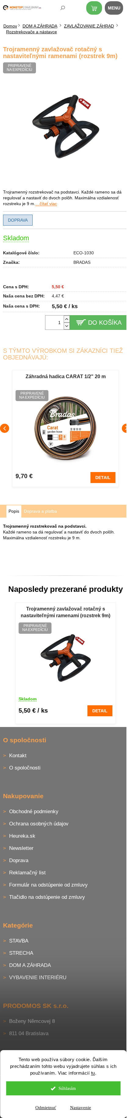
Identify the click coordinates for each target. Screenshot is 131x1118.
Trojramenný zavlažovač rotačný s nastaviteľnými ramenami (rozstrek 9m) (65, 612)
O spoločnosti (25, 768)
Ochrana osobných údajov (39, 824)
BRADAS (81, 262)
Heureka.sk (22, 836)
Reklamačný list (27, 873)
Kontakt (18, 755)
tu (93, 1073)
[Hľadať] (58, 9)
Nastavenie (80, 1107)
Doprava (18, 220)
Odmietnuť (45, 1107)
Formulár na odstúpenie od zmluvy (48, 885)
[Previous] (4, 428)
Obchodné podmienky (33, 811)
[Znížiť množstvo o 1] (67, 326)
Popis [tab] (14, 511)
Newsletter (21, 848)
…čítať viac (46, 203)
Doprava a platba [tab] (40, 511)
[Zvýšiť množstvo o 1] (67, 319)
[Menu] (117, 9)
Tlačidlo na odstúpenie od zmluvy (47, 897)
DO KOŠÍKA (105, 322)
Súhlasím (67, 1088)
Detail (103, 477)
